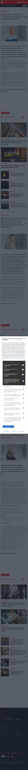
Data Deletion (6, 431)
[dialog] (14, 385)
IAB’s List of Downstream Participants (15, 358)
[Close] (25, 339)
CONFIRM (8, 426)
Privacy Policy (21, 431)
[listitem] (14, 362)
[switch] (23, 365)
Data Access (14, 431)
